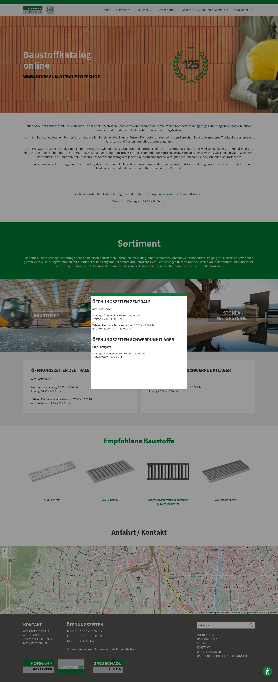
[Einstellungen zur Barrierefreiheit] (267, 671)
